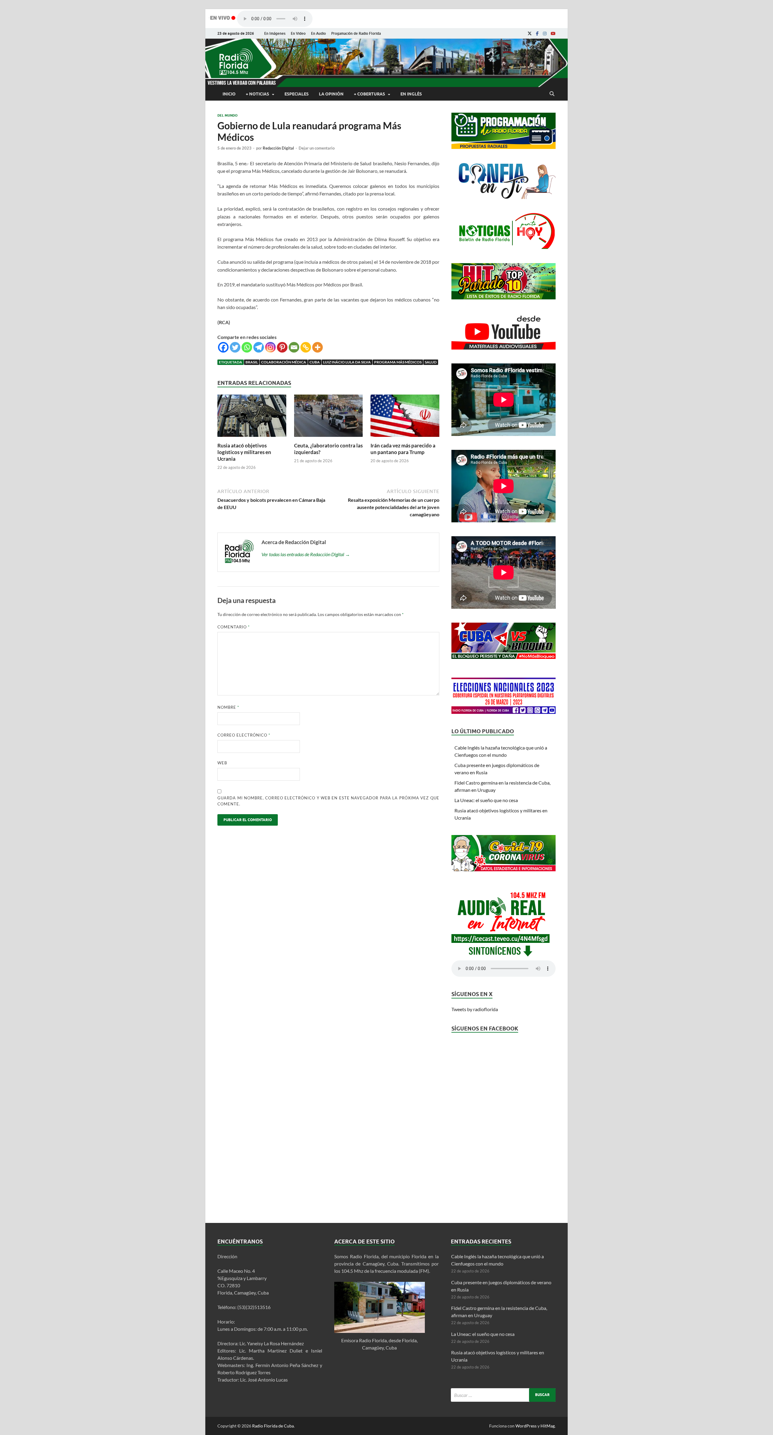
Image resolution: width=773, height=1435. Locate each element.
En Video (298, 33)
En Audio (318, 33)
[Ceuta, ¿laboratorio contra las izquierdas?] (328, 438)
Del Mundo (227, 115)
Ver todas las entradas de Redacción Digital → (305, 554)
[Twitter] (235, 347)
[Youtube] (553, 33)
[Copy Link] (305, 347)
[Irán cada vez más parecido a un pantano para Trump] (404, 438)
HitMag (547, 1425)
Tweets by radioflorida (474, 1009)
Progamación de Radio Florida (356, 33)
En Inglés (411, 94)
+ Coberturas (369, 94)
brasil (251, 362)
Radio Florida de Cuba (273, 1425)
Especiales (296, 94)
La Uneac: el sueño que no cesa (486, 800)
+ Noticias (257, 94)
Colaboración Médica (283, 362)
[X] (529, 33)
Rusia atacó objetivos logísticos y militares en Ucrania (244, 452)
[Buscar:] (503, 1395)
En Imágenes (274, 33)
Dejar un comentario (317, 148)
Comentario (233, 626)
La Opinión (331, 94)
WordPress (526, 1425)
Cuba (315, 362)
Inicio (229, 94)
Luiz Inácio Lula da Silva (347, 362)
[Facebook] (537, 33)
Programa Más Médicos (398, 362)
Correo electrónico (243, 735)
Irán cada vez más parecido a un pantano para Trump (402, 448)
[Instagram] (544, 33)
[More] (317, 347)
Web (222, 762)
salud (431, 362)
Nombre (228, 707)
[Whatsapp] (247, 347)
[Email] (294, 347)
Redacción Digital (278, 148)
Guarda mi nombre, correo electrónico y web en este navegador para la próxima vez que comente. (328, 800)
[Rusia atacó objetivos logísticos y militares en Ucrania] (251, 438)
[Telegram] (258, 347)
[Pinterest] (282, 347)
